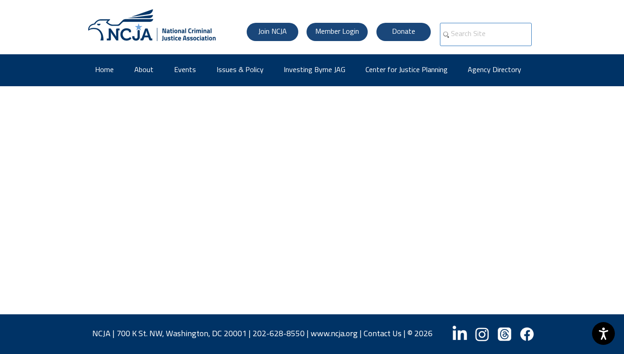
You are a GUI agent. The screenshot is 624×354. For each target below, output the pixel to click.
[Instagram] (482, 334)
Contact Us (383, 334)
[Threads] (504, 334)
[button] (497, 70)
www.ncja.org (334, 334)
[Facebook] (527, 334)
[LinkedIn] (460, 334)
